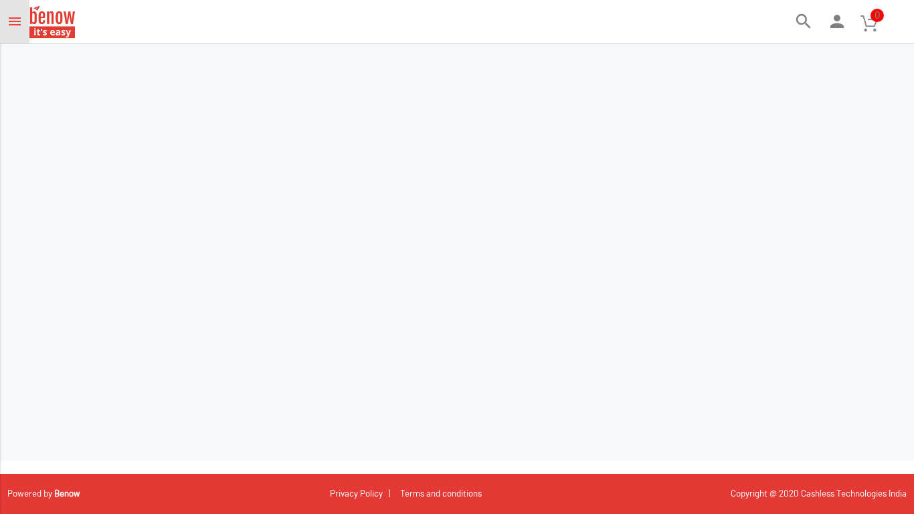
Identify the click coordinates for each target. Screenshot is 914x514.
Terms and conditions (439, 493)
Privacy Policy (357, 493)
